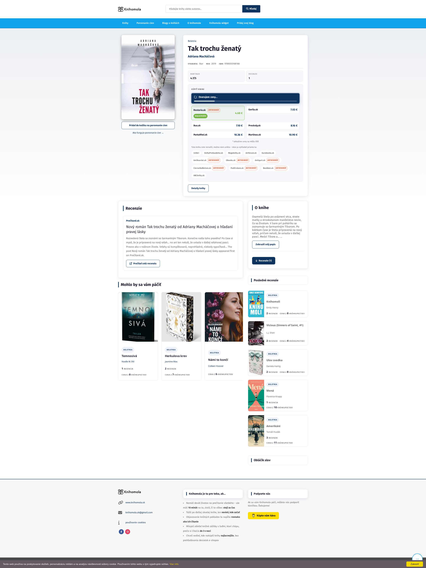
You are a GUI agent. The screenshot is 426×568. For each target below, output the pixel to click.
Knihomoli (273, 301)
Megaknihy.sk (234, 153)
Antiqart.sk (266, 160)
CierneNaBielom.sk (209, 168)
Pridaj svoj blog (245, 23)
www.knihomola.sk (135, 502)
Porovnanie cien (145, 23)
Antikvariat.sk (206, 160)
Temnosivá (129, 356)
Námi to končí (218, 360)
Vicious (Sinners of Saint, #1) (284, 325)
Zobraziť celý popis (266, 244)
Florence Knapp (274, 396)
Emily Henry (272, 307)
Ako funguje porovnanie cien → (148, 132)
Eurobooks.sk (268, 153)
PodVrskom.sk (244, 168)
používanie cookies (135, 522)
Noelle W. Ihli (128, 361)
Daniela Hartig (273, 366)
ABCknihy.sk (199, 175)
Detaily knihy (198, 188)
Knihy (125, 23)
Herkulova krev (176, 356)
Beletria (192, 41)
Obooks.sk (237, 160)
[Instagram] (127, 531)
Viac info (174, 564)
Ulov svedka (274, 360)
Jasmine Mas (171, 361)
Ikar (201, 63)
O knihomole (194, 23)
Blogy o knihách (170, 23)
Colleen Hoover (215, 365)
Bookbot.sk (274, 168)
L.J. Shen (270, 332)
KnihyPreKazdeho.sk (213, 153)
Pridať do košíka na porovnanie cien (148, 125)
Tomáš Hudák (273, 431)
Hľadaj (252, 8)
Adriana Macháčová (201, 56)
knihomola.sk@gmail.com (139, 512)
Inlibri (196, 153)
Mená (270, 390)
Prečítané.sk (132, 220)
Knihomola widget (219, 23)
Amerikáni (273, 426)
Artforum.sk (251, 153)
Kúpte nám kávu (266, 515)
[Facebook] (121, 531)
